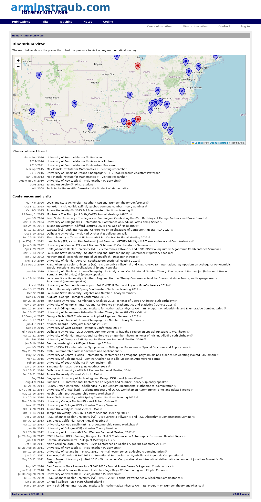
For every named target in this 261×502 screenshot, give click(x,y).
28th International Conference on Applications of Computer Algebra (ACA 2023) (118, 229)
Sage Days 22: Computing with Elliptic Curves (135, 470)
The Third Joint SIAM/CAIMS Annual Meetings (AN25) (95, 214)
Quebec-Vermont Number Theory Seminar (116, 206)
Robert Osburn (104, 401)
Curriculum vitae (159, 26)
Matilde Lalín (75, 206)
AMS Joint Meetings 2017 (87, 324)
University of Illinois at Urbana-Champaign (75, 172)
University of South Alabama (66, 157)
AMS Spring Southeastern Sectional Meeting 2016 (110, 339)
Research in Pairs (124, 256)
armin (60, 7)
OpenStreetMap (219, 143)
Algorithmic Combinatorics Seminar (195, 249)
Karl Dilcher (91, 233)
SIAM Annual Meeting (91, 420)
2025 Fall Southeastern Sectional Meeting (102, 210)
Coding (108, 21)
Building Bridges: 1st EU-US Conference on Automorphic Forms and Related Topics (128, 436)
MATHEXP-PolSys (127, 241)
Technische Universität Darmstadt (69, 188)
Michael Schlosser (101, 245)
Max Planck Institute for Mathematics (71, 169)
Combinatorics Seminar (132, 245)
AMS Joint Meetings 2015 (90, 366)
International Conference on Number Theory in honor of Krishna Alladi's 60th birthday (133, 335)
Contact (224, 26)
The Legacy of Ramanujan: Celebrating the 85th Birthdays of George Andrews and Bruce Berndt (141, 218)
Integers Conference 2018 (89, 296)
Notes (87, 21)
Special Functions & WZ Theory (166, 331)
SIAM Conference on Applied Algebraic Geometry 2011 (127, 443)
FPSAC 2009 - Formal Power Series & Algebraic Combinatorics (139, 477)
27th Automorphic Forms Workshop (111, 424)
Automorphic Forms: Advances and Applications (87, 351)
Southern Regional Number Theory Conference (115, 202)
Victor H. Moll (91, 374)
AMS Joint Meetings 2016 (92, 343)
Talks (45, 21)
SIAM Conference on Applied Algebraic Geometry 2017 (102, 316)
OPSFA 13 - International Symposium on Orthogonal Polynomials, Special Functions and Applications (121, 347)
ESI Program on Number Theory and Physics (172, 485)
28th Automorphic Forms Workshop (87, 393)
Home (15, 35)
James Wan (132, 378)
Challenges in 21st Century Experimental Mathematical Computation (127, 385)
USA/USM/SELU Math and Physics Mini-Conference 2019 (131, 285)
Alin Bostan (85, 241)
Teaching (65, 21)
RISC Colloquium (156, 249)
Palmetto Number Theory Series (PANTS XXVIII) (112, 312)
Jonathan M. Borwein (104, 180)
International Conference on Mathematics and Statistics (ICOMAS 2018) (126, 304)
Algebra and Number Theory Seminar (108, 293)
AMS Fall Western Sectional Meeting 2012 (104, 432)
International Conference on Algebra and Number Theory (103, 382)
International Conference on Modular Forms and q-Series (122, 222)
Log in (245, 26)
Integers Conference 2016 (102, 327)
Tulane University (58, 184)
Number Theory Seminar (125, 320)
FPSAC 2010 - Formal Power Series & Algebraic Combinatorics (130, 466)
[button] (18, 60)
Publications (21, 21)
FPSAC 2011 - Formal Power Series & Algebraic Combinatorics (123, 451)
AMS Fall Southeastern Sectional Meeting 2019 (106, 260)
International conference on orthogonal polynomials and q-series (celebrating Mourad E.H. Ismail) (151, 354)
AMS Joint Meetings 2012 (96, 440)
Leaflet (198, 143)
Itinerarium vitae (195, 26)
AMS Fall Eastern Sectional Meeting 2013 (100, 412)
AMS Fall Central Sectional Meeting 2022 (120, 237)
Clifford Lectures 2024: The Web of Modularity (105, 225)
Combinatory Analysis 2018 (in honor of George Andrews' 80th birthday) (126, 300)
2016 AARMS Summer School (96, 331)
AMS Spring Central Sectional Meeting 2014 (106, 397)
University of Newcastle (63, 180)
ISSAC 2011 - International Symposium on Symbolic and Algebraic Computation (127, 455)
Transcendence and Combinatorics (168, 241)
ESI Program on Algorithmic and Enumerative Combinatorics (183, 308)
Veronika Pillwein (116, 249)
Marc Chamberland (89, 481)
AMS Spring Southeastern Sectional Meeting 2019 (105, 289)
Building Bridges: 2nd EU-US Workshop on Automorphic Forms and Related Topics (136, 389)
